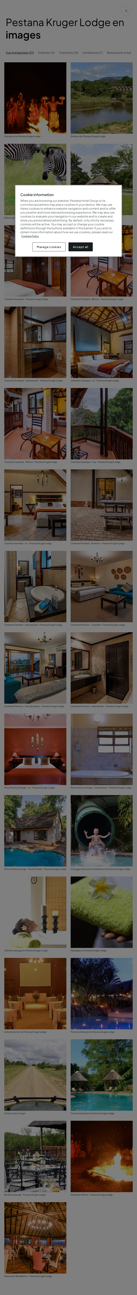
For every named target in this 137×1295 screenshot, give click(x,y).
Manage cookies (49, 247)
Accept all (80, 247)
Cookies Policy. (30, 236)
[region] (68, 221)
